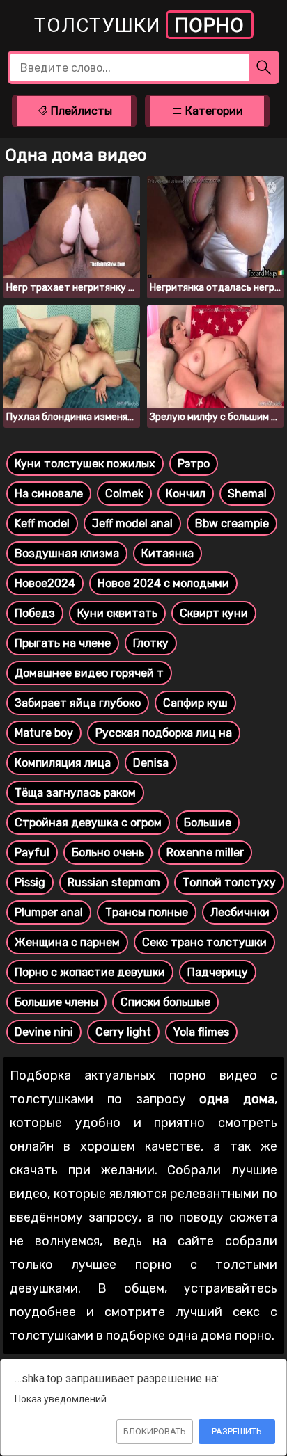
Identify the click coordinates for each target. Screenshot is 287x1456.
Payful (32, 852)
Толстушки (139, 25)
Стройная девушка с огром (88, 822)
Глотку (151, 643)
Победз (35, 613)
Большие (207, 822)
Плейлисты (80, 111)
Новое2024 (45, 583)
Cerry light (123, 1032)
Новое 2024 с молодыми (163, 583)
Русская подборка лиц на (163, 732)
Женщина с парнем (67, 942)
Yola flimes (201, 1032)
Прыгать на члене (63, 643)
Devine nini (44, 1032)
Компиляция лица (63, 762)
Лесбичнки (240, 912)
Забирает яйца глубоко (78, 703)
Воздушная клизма (67, 553)
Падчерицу (217, 972)
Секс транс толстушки (204, 942)
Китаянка (167, 553)
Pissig (30, 882)
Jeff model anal (132, 523)
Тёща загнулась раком (75, 792)
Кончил (185, 493)
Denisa (151, 762)
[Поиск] (264, 67)
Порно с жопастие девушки (90, 972)
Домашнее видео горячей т (89, 673)
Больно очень (108, 852)
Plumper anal (49, 912)
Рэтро (194, 463)
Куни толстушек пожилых (85, 463)
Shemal (247, 493)
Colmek (124, 493)
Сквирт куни (214, 613)
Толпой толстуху (229, 882)
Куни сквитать (117, 613)
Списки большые (165, 1002)
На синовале (49, 493)
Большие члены (56, 1002)
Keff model (42, 523)
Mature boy (44, 732)
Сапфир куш (195, 703)
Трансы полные (146, 912)
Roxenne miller (205, 852)
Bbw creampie (232, 523)
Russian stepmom (114, 882)
